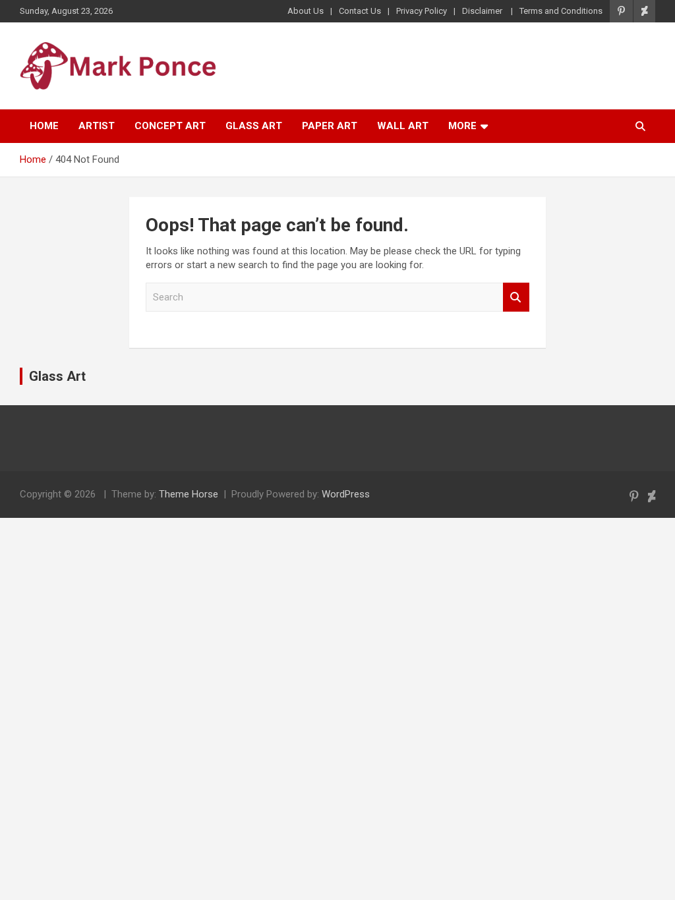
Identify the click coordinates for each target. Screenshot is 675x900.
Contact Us (360, 11)
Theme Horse (188, 494)
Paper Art (329, 126)
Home (44, 126)
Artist (96, 126)
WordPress (346, 494)
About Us (305, 11)
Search (516, 297)
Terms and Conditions (560, 11)
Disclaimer (483, 11)
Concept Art (170, 126)
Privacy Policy (421, 11)
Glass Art (253, 126)
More (462, 126)
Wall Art (402, 126)
